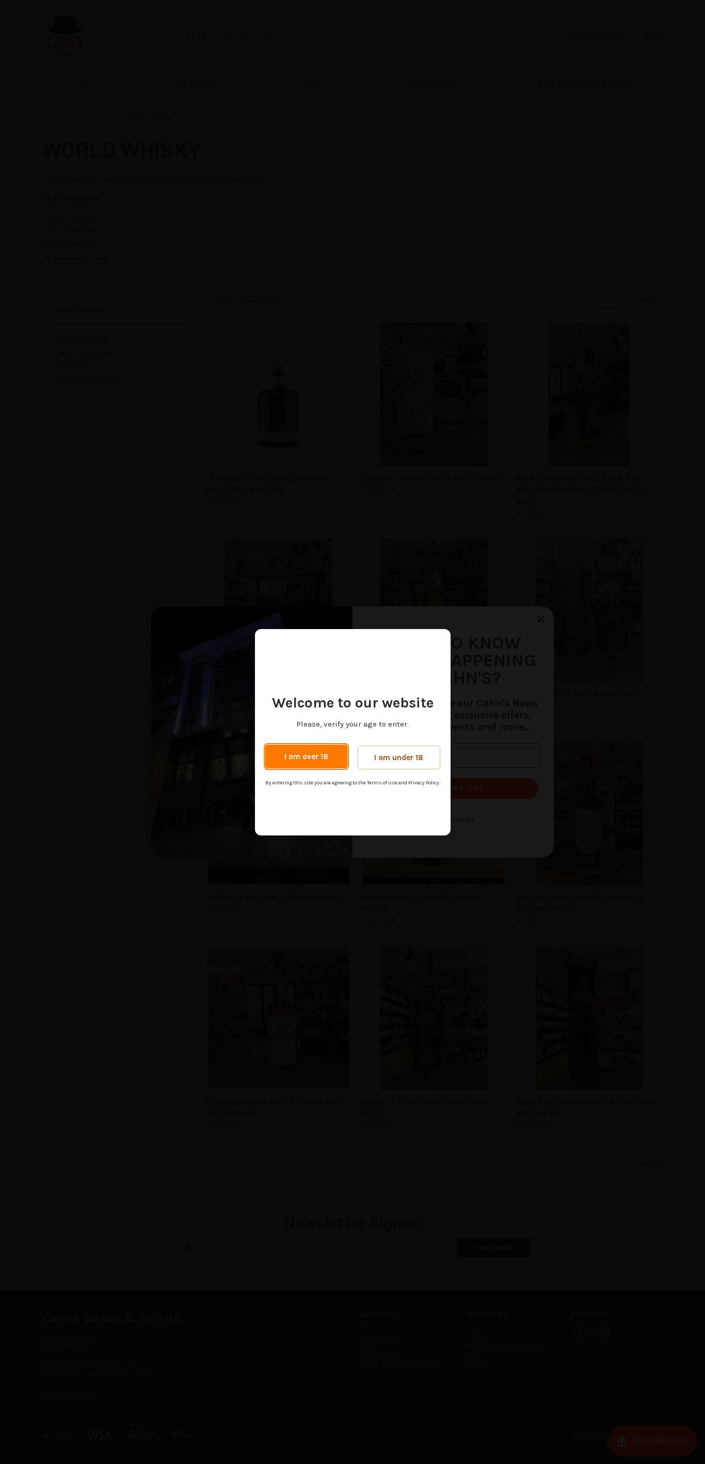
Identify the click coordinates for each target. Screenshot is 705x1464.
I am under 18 (398, 757)
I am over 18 (306, 756)
